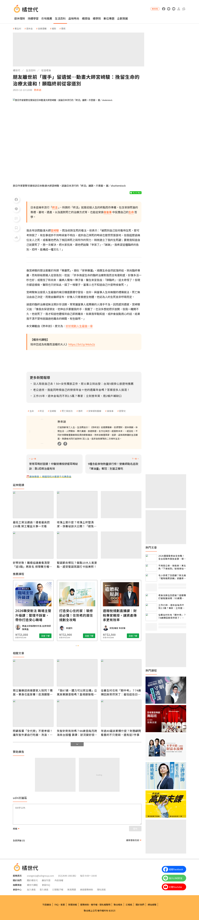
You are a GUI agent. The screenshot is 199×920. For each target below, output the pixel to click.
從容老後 (46, 70)
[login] (178, 8)
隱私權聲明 (105, 904)
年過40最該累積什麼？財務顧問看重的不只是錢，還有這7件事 (121, 733)
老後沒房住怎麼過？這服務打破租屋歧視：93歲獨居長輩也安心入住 (172, 597)
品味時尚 (73, 18)
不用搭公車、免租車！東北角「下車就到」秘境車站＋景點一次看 (172, 567)
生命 (32, 411)
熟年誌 (37, 90)
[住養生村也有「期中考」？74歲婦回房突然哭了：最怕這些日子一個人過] (121, 672)
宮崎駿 (53, 411)
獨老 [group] (63, 28)
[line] (168, 8)
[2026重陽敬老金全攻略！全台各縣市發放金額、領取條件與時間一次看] (151, 558)
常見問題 (71, 889)
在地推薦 (46, 18)
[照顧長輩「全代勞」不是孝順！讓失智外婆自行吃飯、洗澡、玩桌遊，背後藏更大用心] (33, 713)
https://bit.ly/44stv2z (81, 344)
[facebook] (163, 8)
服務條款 (84, 904)
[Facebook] (65, 444)
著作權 (94, 904)
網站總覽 (152, 904)
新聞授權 (72, 904)
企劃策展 (122, 18)
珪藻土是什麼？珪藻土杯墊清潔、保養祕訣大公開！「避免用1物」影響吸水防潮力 (77, 524)
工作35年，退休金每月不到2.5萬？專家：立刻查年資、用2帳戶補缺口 (171, 606)
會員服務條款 (86, 889)
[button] (183, 8)
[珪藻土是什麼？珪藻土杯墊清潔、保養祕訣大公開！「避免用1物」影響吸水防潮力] (77, 504)
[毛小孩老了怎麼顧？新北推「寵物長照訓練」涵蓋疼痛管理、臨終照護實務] (151, 578)
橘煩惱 (86, 18)
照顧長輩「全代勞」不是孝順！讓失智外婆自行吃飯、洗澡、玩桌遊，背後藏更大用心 (33, 733)
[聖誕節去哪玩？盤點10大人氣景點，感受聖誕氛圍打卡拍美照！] (77, 545)
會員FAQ (46, 885)
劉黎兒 (122, 411)
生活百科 (60, 18)
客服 (63, 904)
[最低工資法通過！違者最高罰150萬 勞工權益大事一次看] (33, 504)
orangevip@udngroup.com (40, 875)
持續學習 (33, 18)
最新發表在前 (132, 840)
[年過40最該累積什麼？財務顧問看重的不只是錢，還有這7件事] (121, 713)
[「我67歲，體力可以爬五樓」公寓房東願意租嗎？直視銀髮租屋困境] (77, 672)
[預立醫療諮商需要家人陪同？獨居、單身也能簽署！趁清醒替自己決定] (33, 672)
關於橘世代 (32, 880)
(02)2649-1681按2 (67, 875)
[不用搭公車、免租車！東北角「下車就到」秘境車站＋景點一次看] (151, 568)
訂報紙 (129, 904)
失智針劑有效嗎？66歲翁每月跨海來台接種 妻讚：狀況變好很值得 (77, 733)
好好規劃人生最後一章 (79, 326)
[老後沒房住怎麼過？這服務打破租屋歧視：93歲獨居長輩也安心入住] (151, 597)
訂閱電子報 (57, 889)
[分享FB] (16, 199)
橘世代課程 (32, 885)
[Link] (59, 444)
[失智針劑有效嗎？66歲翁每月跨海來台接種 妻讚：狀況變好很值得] (77, 713)
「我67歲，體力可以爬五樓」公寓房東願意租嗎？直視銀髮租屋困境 (77, 692)
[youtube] (173, 8)
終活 (42, 411)
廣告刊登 (46, 880)
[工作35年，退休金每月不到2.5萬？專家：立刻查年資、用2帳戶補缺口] (151, 607)
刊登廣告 (47, 904)
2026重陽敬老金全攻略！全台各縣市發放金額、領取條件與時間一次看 (172, 557)
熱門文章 (151, 547)
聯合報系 (118, 904)
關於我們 (140, 904)
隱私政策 (101, 889)
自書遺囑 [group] (42, 28)
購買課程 (155, 9)
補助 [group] (54, 28)
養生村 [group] (18, 28)
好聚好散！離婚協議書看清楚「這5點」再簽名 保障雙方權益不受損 (32, 564)
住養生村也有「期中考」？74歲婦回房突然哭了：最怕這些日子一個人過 (121, 692)
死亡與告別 (67, 411)
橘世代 (16, 70)
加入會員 (31, 889)
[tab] (76, 645)
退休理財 (19, 18)
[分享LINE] (16, 209)
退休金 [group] (29, 28)
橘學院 (97, 18)
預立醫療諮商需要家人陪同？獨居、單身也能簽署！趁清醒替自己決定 (33, 692)
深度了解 (45, 635)
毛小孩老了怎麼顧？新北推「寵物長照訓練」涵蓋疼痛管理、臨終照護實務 (172, 577)
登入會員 (44, 889)
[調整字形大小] (16, 237)
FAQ (56, 904)
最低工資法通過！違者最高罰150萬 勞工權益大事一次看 (31, 524)
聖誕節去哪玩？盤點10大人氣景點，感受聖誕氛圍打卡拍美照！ (77, 564)
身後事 (110, 411)
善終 (80, 411)
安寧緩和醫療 (94, 411)
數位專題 (109, 18)
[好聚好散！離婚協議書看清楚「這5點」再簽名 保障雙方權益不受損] (33, 545)
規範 (15, 828)
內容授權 (59, 880)
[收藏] (16, 228)
